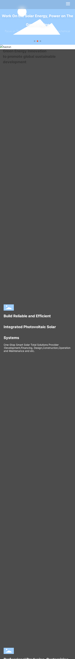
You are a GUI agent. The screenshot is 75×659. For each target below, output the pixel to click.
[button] (34, 41)
